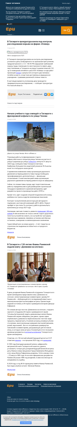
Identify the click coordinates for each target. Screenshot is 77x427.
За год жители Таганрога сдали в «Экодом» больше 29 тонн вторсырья (20, 12)
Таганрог (10, 34)
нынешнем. (47, 340)
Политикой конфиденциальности (35, 419)
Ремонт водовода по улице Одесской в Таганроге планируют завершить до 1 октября (54, 19)
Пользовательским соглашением (19, 419)
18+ (64, 30)
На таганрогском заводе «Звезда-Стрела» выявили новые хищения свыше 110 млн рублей (55, 13)
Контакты (38, 384)
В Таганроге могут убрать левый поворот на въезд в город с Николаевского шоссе (55, 8)
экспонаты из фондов (33, 332)
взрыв (18, 73)
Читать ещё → (66, 3)
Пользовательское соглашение (51, 386)
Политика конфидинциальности (28, 386)
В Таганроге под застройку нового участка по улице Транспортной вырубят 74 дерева (21, 17)
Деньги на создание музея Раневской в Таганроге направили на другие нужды (20, 8)
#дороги (10, 232)
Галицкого (32, 162)
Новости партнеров (49, 384)
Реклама (30, 384)
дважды (18, 340)
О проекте (21, 384)
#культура (11, 370)
